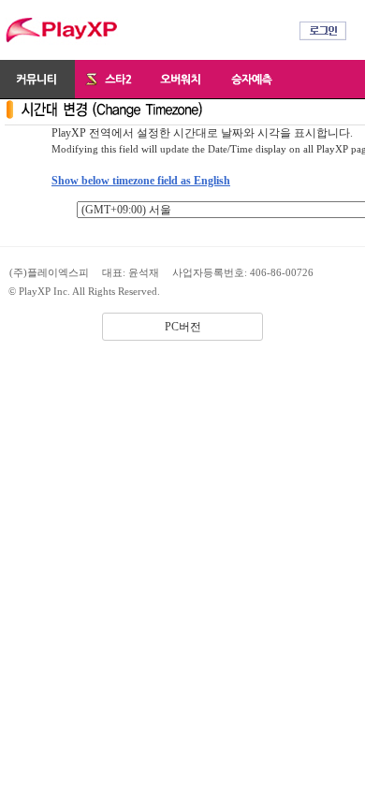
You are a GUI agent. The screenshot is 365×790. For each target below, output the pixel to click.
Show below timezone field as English (140, 180)
